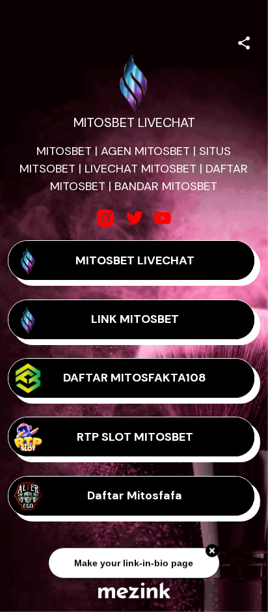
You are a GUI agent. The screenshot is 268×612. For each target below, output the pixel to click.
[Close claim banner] (212, 550)
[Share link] (244, 41)
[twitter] (134, 218)
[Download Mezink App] (134, 590)
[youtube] (162, 218)
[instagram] (105, 218)
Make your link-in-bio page (133, 562)
